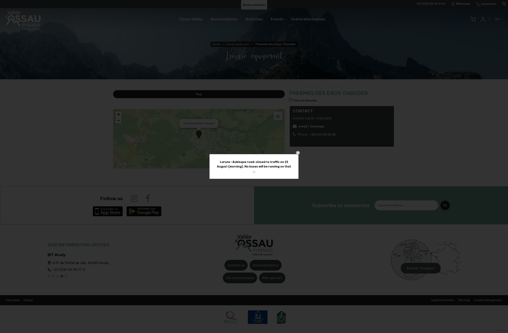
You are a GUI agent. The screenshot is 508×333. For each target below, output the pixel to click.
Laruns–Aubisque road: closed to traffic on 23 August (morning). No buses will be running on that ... (254, 166)
